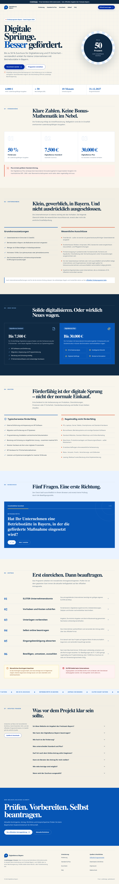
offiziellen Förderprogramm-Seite (96, 280)
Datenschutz (93, 870)
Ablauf (70, 7)
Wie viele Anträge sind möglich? (45, 766)
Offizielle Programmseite (97, 857)
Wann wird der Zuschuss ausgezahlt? (47, 773)
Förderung (41, 7)
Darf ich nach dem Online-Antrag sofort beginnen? (52, 753)
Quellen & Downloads (12, 735)
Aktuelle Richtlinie (42, 832)
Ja (13, 542)
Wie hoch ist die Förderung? (43, 740)
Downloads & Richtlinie (96, 862)
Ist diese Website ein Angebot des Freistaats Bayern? (53, 726)
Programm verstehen (35, 67)
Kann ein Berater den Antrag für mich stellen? (51, 760)
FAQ (75, 7)
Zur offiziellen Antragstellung (17, 832)
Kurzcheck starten (13, 67)
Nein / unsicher (23, 542)
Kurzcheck (62, 7)
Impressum (93, 866)
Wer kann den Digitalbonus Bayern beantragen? (51, 733)
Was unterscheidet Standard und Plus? (48, 746)
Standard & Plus (52, 7)
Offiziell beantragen (105, 7)
